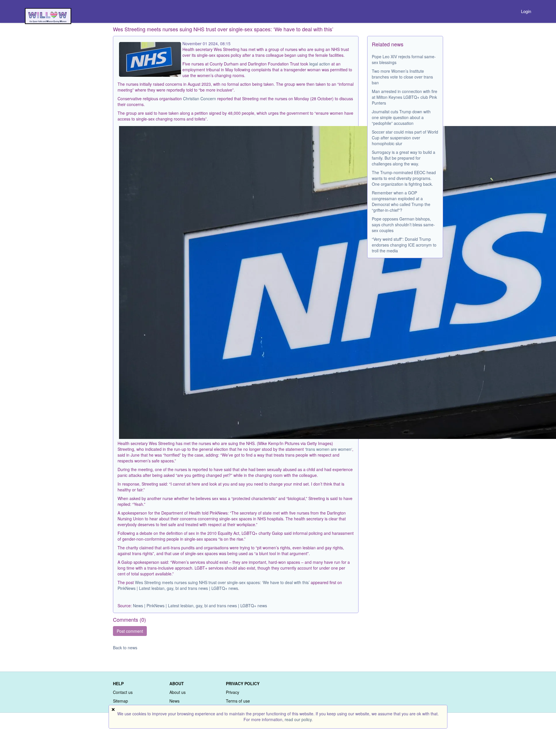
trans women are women (328, 449)
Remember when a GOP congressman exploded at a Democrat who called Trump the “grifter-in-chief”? (401, 201)
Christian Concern (199, 98)
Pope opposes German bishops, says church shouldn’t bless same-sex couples (403, 224)
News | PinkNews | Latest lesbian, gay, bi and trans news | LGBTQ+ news (200, 605)
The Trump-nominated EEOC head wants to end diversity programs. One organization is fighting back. (404, 178)
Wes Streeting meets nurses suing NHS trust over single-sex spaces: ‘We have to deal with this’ (222, 582)
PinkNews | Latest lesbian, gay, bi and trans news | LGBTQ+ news (178, 588)
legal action (319, 64)
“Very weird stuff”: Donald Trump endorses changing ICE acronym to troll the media (404, 245)
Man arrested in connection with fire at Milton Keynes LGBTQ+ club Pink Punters (404, 97)
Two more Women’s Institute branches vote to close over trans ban (402, 76)
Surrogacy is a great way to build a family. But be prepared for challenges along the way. (403, 158)
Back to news (125, 647)
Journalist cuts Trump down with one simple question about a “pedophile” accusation (401, 117)
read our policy (298, 719)
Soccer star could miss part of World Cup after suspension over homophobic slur (405, 137)
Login (526, 11)
